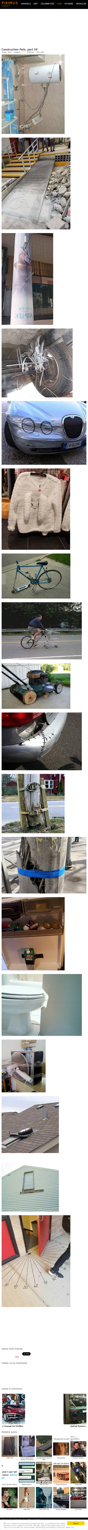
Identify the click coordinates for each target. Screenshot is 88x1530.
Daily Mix (9, 1458)
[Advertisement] (44, 28)
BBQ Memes (26, 1484)
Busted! (9, 1509)
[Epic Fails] (78, 1508)
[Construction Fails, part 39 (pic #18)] (36, 1306)
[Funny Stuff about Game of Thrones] (27, 1456)
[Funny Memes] (78, 1456)
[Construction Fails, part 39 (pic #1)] (33, 133)
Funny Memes (78, 1458)
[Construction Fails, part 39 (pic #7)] (36, 598)
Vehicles (81, 3)
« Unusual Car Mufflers (12, 1426)
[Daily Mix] (10, 1456)
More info (70, 1527)
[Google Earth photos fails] (44, 1456)
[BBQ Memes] (27, 1483)
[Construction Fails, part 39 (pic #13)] (33, 970)
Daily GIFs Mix (44, 1509)
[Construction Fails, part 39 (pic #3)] (27, 324)
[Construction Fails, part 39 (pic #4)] (37, 397)
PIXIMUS (10, 3)
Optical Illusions (77, 1426)
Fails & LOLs (44, 1484)
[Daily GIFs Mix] (44, 1508)
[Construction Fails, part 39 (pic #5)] (44, 464)
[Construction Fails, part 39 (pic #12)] (44, 893)
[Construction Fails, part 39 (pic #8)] (42, 659)
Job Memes (61, 1458)
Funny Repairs (61, 1509)
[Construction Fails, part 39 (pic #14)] (42, 1035)
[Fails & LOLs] (44, 1483)
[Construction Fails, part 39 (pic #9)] (36, 708)
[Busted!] (10, 1508)
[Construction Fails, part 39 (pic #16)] (30, 1152)
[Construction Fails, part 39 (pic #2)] (36, 229)
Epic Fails (78, 1509)
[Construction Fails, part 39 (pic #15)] (24, 1092)
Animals (26, 3)
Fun (59, 3)
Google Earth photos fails (44, 1458)
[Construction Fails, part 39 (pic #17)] (30, 1211)
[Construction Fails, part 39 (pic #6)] (36, 549)
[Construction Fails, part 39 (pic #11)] (33, 833)
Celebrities (47, 3)
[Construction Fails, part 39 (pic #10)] (42, 770)
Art (36, 3)
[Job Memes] (61, 1456)
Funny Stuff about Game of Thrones (26, 1458)
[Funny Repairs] (61, 1508)
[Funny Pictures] (61, 1483)
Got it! (75, 1523)
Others (69, 3)
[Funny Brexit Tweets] (10, 1483)
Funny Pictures (61, 1484)
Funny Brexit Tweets (9, 1484)
